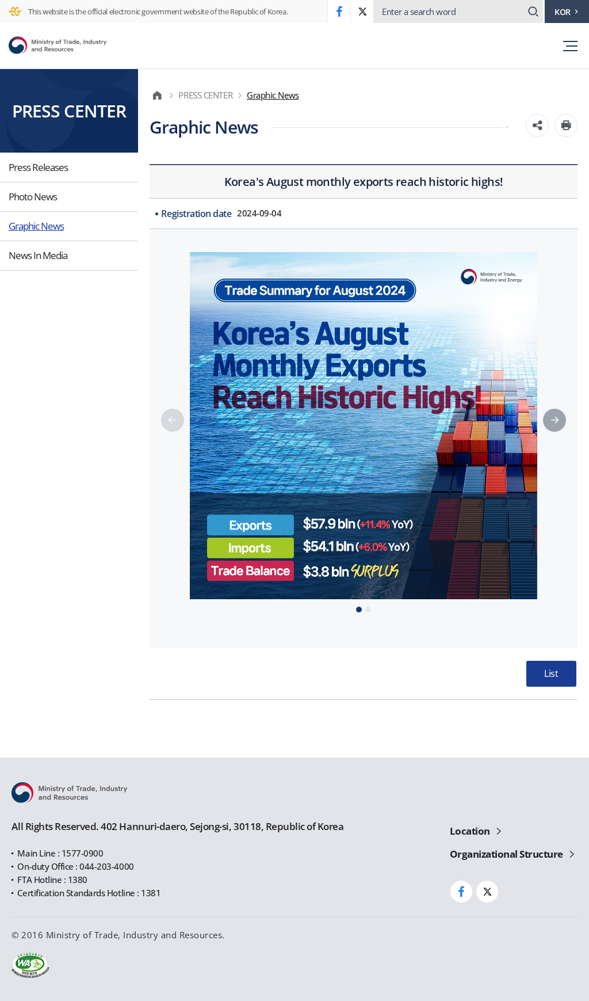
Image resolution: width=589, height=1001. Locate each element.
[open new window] (338, 11)
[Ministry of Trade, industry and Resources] (160, 95)
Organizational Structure (506, 854)
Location (470, 831)
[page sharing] (537, 125)
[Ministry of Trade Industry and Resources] (57, 46)
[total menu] (564, 46)
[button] (554, 420)
